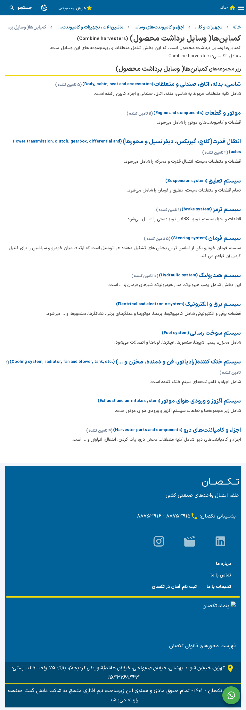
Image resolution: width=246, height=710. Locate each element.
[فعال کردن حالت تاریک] (44, 7)
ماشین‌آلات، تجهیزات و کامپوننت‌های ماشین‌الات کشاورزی (89, 27)
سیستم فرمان (224, 238)
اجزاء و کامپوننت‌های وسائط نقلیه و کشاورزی (159, 27)
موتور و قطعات (222, 113)
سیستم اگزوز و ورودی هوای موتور (201, 401)
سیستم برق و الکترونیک (213, 304)
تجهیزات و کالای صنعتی (208, 27)
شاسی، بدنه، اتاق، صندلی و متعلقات (197, 84)
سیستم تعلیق (224, 181)
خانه (237, 27)
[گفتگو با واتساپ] (231, 695)
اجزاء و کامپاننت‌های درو (211, 430)
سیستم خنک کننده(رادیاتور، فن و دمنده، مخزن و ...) (178, 362)
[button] (241, 8)
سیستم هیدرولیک (220, 275)
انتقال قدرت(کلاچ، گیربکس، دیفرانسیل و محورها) (182, 141)
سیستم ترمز (227, 209)
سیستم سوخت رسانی (215, 333)
